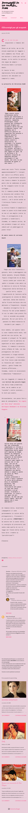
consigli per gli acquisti (15, 557)
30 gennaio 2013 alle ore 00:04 (14, 618)
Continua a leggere (20, 715)
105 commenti (5, 757)
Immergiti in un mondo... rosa (10, 5)
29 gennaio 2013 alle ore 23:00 (18, 600)
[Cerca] (22, 2)
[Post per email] (2, 560)
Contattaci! (14, 17)
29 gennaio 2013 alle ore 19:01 (18, 571)
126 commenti (5, 715)
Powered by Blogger (15, 809)
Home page (4, 17)
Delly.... (4, 741)
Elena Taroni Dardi (10, 616)
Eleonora (12, 598)
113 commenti (5, 800)
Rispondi (8, 613)
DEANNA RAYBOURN (9, 700)
